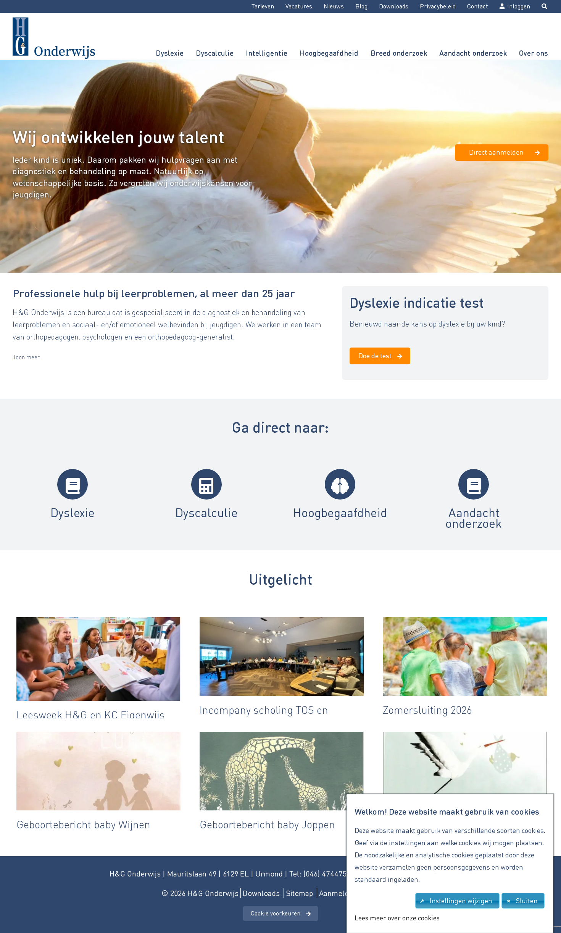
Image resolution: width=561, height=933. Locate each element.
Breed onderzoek (399, 53)
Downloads (393, 6)
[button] (26, 357)
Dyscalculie (215, 53)
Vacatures (298, 6)
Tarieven (262, 6)
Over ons (533, 53)
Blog (361, 6)
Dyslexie (170, 53)
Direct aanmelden (496, 151)
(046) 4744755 (326, 873)
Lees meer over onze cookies (397, 918)
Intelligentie (266, 53)
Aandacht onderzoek (473, 53)
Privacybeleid (438, 6)
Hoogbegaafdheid (329, 53)
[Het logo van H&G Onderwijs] (53, 36)
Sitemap (299, 893)
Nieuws (334, 6)
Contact (477, 6)
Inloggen (518, 6)
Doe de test (375, 355)
